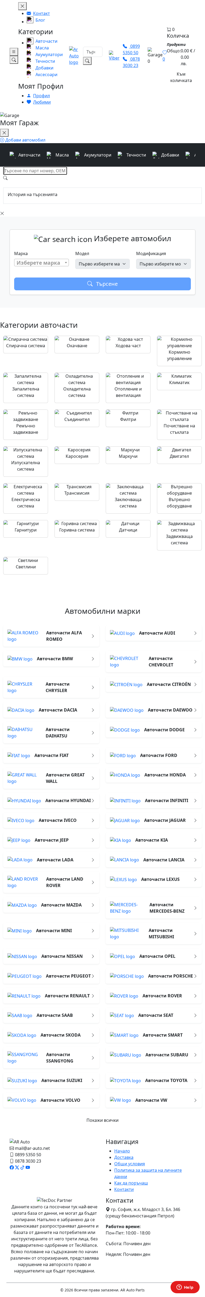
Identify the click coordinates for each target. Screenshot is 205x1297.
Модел (82, 253)
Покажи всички (102, 1120)
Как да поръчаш (131, 1183)
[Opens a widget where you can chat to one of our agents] (185, 1287)
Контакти (124, 1189)
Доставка (123, 1157)
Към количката (181, 77)
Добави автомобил (24, 140)
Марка (21, 253)
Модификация (151, 253)
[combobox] (41, 262)
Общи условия (129, 1164)
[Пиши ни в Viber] (114, 55)
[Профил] (145, 56)
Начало (122, 1151)
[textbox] (41, 263)
